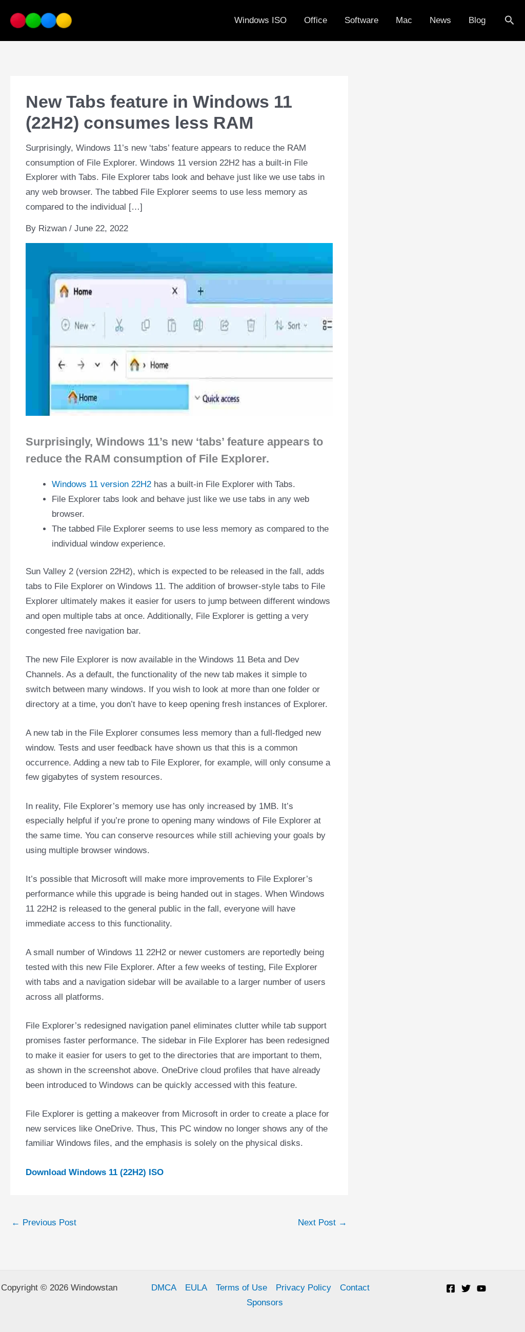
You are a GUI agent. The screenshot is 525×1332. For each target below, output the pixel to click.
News (440, 20)
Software (361, 20)
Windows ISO (260, 20)
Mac (404, 20)
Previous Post (43, 1222)
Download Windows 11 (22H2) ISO (95, 1172)
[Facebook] (450, 1288)
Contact (355, 1288)
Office (315, 20)
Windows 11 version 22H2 (101, 484)
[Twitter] (466, 1288)
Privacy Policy (303, 1288)
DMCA (163, 1288)
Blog (477, 20)
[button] (509, 20)
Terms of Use (241, 1288)
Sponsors (265, 1302)
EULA (196, 1288)
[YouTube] (481, 1288)
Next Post (322, 1222)
